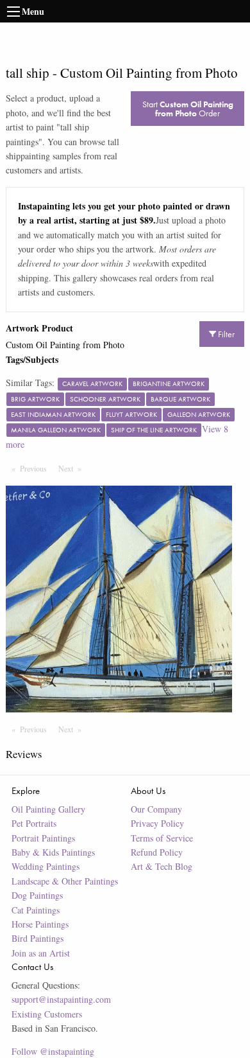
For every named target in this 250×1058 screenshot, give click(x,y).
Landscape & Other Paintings (65, 881)
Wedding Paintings (45, 866)
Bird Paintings (37, 938)
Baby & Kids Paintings (53, 852)
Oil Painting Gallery (48, 809)
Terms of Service (162, 838)
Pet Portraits (34, 823)
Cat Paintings (36, 910)
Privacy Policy (157, 823)
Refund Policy (157, 852)
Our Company (156, 809)
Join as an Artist (41, 953)
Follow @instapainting (53, 1051)
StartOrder (187, 108)
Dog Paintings (37, 895)
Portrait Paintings (43, 838)
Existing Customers (47, 1014)
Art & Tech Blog (161, 866)
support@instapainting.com (61, 999)
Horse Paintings (40, 924)
